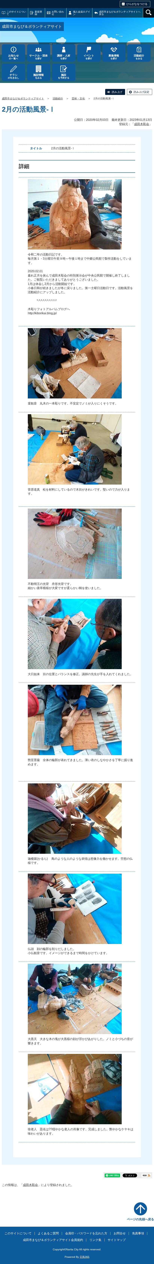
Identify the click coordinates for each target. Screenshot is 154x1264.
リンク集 (95, 1239)
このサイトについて (16, 13)
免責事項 (138, 1233)
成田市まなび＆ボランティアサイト (23, 98)
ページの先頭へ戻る (140, 1219)
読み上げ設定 (141, 91)
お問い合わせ (58, 13)
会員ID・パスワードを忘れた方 (86, 1233)
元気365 (84, 1256)
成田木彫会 (141, 124)
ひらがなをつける (136, 3)
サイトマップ (117, 1239)
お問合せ (120, 1233)
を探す (38, 57)
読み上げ (117, 91)
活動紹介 (58, 98)
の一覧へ (13, 57)
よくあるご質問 (48, 1233)
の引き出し (13, 76)
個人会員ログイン (81, 13)
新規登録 (38, 13)
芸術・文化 (78, 98)
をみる (139, 57)
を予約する (63, 76)
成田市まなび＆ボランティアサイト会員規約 (53, 1239)
